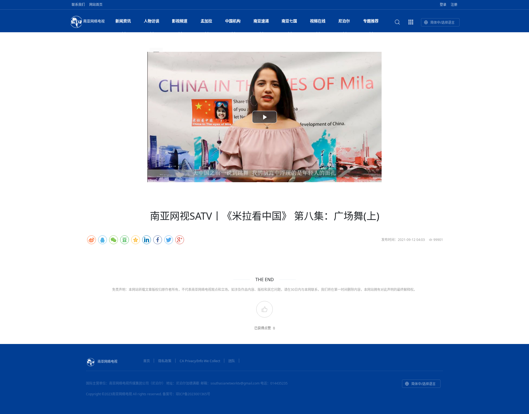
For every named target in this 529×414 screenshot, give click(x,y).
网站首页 (95, 4)
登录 (443, 4)
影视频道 (179, 20)
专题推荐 (371, 20)
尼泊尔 (344, 20)
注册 (454, 4)
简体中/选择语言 (442, 22)
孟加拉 (206, 20)
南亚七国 (289, 20)
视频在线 (317, 20)
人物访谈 (151, 20)
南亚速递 (261, 20)
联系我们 (78, 4)
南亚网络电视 (94, 20)
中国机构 (233, 20)
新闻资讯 (123, 20)
